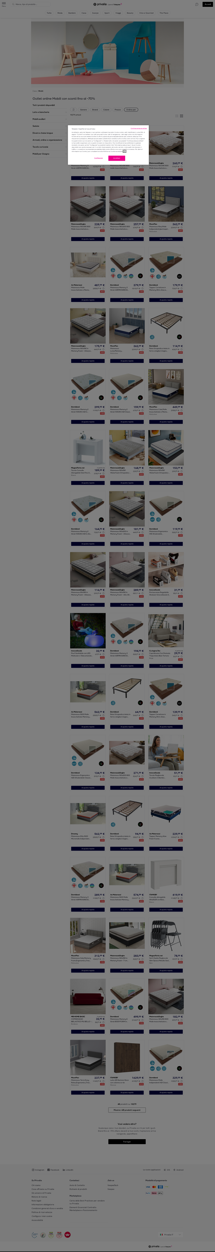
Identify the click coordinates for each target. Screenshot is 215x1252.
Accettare (116, 158)
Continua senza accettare (139, 128)
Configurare (98, 158)
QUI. (124, 151)
